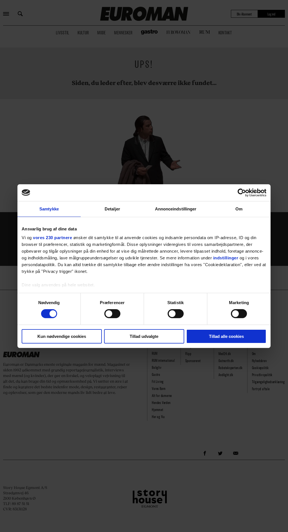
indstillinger (225, 257)
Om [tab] (238, 208)
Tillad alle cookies (226, 336)
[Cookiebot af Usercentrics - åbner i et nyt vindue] (241, 192)
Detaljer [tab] (112, 208)
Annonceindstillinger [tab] (176, 208)
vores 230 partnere (52, 237)
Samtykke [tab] (49, 208)
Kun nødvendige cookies (61, 336)
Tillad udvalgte (144, 336)
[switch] (112, 313)
